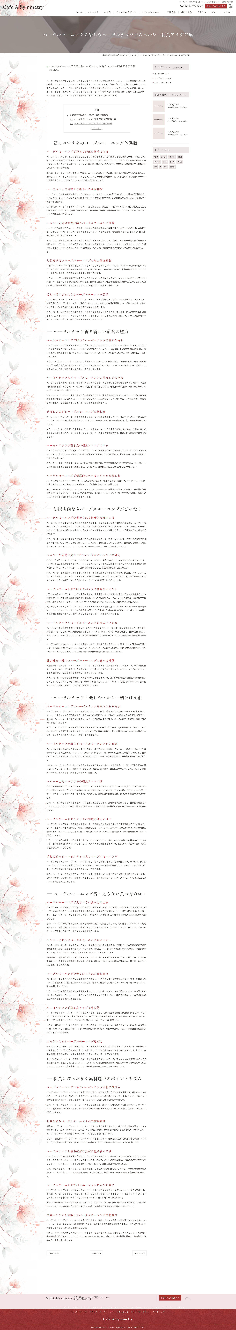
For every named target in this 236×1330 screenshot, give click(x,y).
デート (165, 162)
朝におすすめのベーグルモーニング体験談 (89, 114)
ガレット (157, 162)
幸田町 (156, 157)
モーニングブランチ (163, 82)
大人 (165, 167)
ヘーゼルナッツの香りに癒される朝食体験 (93, 123)
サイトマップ (159, 1312)
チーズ (172, 162)
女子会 (172, 167)
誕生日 (180, 157)
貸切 (155, 167)
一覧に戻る (96, 1253)
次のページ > (139, 1253)
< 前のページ (54, 1253)
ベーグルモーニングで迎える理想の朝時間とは (95, 119)
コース (179, 162)
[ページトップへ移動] (187, 1297)
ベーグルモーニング (163, 78)
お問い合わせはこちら (216, 6)
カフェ (163, 157)
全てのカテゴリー (162, 73)
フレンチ (172, 157)
